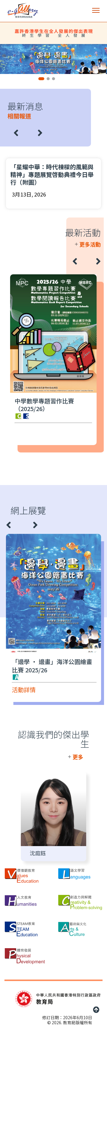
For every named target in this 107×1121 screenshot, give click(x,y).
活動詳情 (24, 690)
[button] (96, 10)
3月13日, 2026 (29, 194)
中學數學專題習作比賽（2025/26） (44, 405)
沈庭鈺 (38, 853)
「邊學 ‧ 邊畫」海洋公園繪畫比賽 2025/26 (52, 665)
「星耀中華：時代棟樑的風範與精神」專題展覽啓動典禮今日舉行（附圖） (52, 174)
